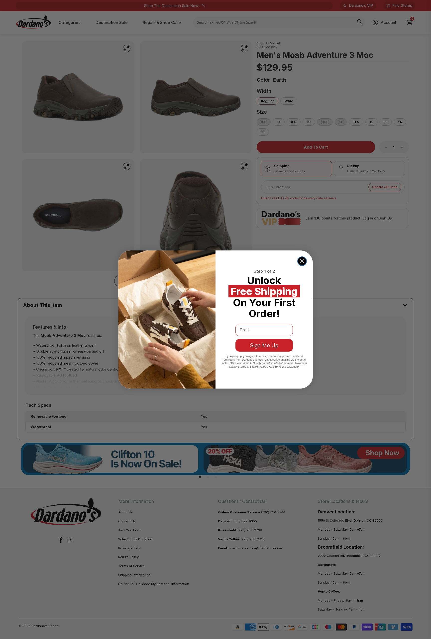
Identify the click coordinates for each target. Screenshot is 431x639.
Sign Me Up (264, 345)
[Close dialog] (302, 261)
